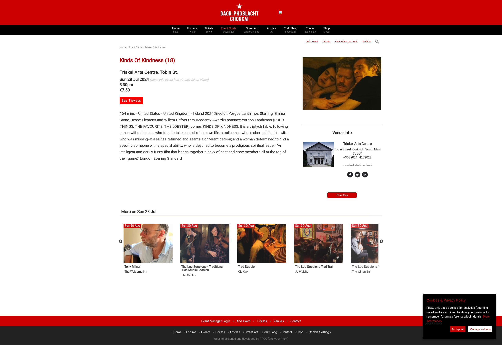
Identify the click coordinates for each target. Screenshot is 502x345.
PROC (263, 338)
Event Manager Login (215, 321)
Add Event (312, 41)
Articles (271, 30)
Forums (192, 30)
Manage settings (480, 329)
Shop (326, 30)
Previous (121, 241)
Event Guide (228, 30)
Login (346, 41)
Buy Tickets (131, 100)
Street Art (251, 30)
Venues (279, 321)
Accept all (457, 329)
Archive (367, 41)
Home (176, 30)
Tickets (209, 30)
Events (205, 332)
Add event (243, 321)
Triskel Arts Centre (155, 47)
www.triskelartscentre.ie (357, 165)
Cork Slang (290, 30)
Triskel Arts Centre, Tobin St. (149, 72)
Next (381, 241)
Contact (310, 30)
